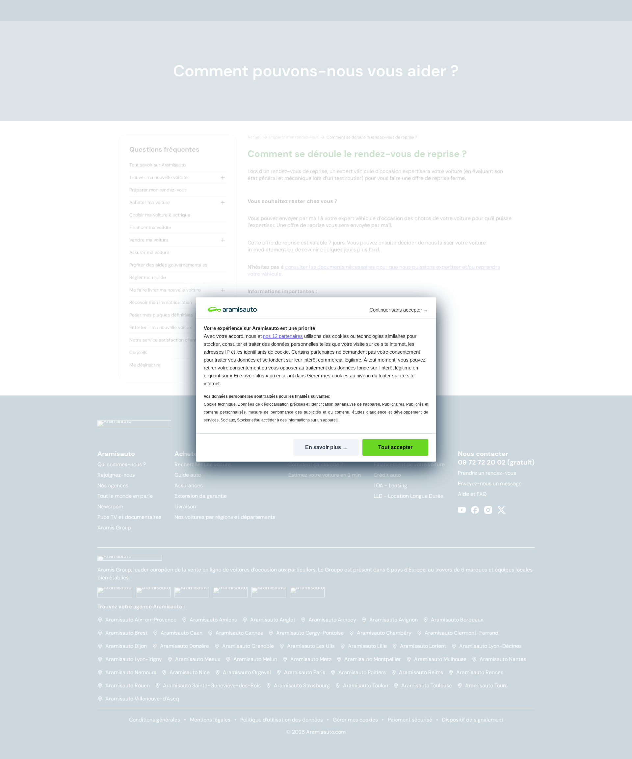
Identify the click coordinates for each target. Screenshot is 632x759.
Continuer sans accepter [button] (398, 310)
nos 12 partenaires (283, 336)
